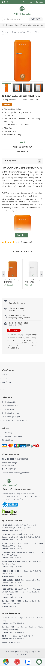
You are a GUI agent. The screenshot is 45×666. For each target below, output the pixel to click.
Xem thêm (21, 235)
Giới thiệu (6, 375)
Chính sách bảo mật (10, 406)
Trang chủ (5, 32)
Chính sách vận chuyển (11, 417)
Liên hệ (36, 25)
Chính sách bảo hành (10, 409)
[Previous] (6, 59)
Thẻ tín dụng (7, 433)
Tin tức (4, 379)
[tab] (22, 142)
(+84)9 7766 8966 (21, 459)
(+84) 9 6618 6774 (15, 558)
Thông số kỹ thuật (22, 147)
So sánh (6, 104)
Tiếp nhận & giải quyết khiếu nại (14, 420)
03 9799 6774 (12, 469)
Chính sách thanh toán (11, 413)
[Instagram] (4, 2)
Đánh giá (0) (22, 152)
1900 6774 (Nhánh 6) (16, 623)
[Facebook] (2, 2)
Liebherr (9, 25)
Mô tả (22, 143)
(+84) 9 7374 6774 (15, 577)
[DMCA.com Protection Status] (9, 512)
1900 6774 (12, 606)
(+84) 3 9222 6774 (15, 586)
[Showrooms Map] (6, 661)
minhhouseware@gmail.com (18, 473)
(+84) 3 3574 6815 (15, 540)
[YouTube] (2, 7)
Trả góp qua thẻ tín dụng (12, 436)
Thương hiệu (26, 25)
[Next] (37, 59)
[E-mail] (7, 2)
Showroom (39, 2)
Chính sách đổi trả (9, 402)
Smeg (17, 25)
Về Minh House (28, 2)
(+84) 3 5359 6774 (15, 597)
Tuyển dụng (6, 386)
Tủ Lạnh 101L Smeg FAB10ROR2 (11, 281)
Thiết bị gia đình (18, 32)
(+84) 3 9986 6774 (15, 531)
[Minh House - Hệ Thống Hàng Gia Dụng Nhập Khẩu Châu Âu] (22, 10)
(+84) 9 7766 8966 (15, 567)
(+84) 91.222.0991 (15, 549)
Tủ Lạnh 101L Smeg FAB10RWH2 (32, 281)
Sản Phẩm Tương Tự (22, 252)
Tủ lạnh (30, 32)
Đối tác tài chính (8, 440)
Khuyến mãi (6, 382)
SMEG (15, 100)
